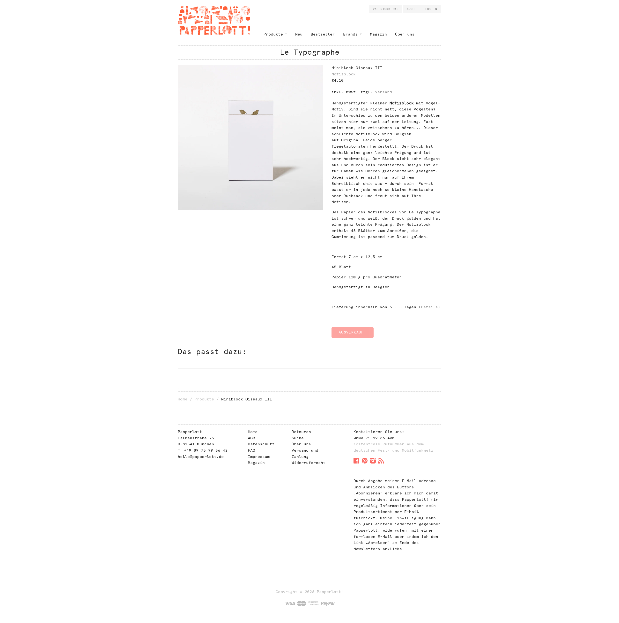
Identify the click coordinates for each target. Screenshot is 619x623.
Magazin (378, 34)
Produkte (273, 34)
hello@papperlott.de (201, 456)
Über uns (404, 34)
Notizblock (344, 74)
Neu (298, 34)
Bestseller (323, 34)
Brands (350, 34)
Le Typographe (309, 52)
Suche (298, 438)
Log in (431, 9)
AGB (251, 438)
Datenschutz (261, 444)
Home (182, 399)
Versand (383, 92)
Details (429, 307)
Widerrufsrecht (308, 462)
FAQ (251, 450)
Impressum (259, 456)
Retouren (301, 431)
